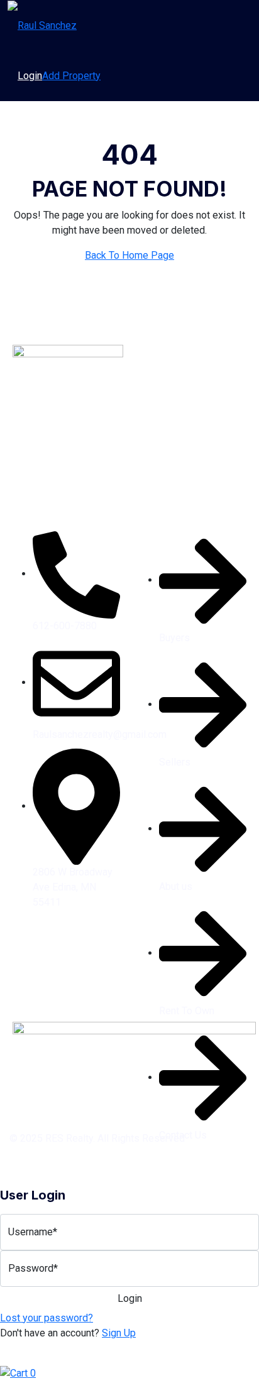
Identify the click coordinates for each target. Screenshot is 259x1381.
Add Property (71, 76)
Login (30, 76)
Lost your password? (46, 1318)
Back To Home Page (129, 255)
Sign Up (119, 1333)
